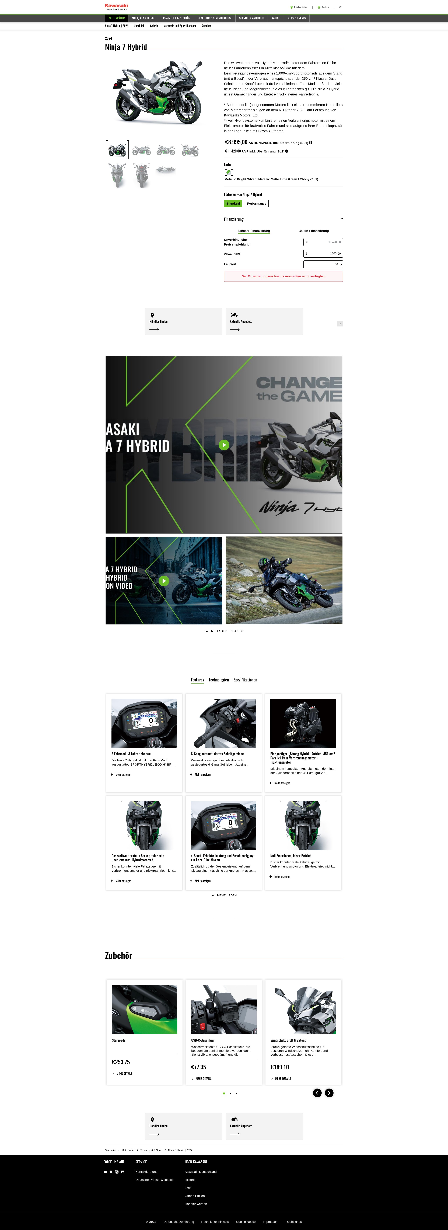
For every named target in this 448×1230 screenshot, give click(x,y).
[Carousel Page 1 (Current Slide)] (224, 1093)
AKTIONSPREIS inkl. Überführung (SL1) (278, 143)
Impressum (271, 1222)
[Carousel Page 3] (236, 1093)
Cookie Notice (246, 1222)
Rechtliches (294, 1222)
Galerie (154, 26)
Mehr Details (124, 1073)
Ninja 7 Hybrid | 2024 (116, 26)
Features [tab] (197, 679)
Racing (275, 18)
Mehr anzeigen (123, 774)
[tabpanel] (224, 814)
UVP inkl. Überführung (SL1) (263, 151)
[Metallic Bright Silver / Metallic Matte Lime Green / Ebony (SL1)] (229, 172)
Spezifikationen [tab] (245, 679)
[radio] (233, 203)
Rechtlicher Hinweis (215, 1222)
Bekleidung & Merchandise (215, 18)
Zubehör (206, 26)
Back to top (340, 323)
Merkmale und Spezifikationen (180, 26)
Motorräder (117, 18)
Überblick (139, 26)
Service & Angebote (251, 18)
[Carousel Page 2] (230, 1093)
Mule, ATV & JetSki (143, 18)
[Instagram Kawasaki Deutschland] (116, 1171)
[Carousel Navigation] (323, 1093)
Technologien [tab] (219, 679)
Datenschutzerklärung (179, 1222)
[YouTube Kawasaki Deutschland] (105, 1171)
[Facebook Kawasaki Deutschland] (111, 1171)
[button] (183, 321)
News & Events (297, 18)
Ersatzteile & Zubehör (176, 18)
